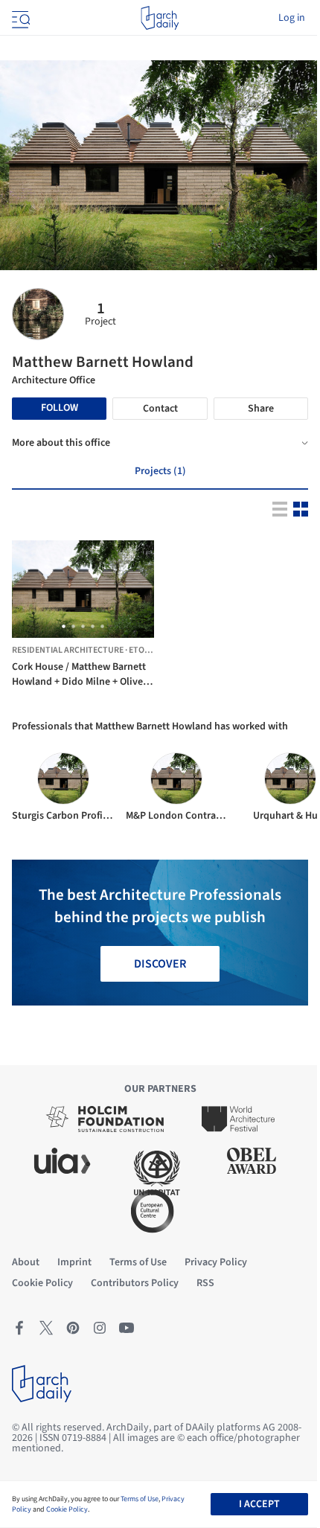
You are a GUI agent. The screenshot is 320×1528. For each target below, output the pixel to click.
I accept (259, 1504)
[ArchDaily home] (160, 18)
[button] (63, 626)
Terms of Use (140, 1499)
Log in (291, 18)
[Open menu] (19, 17)
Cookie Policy (67, 1509)
